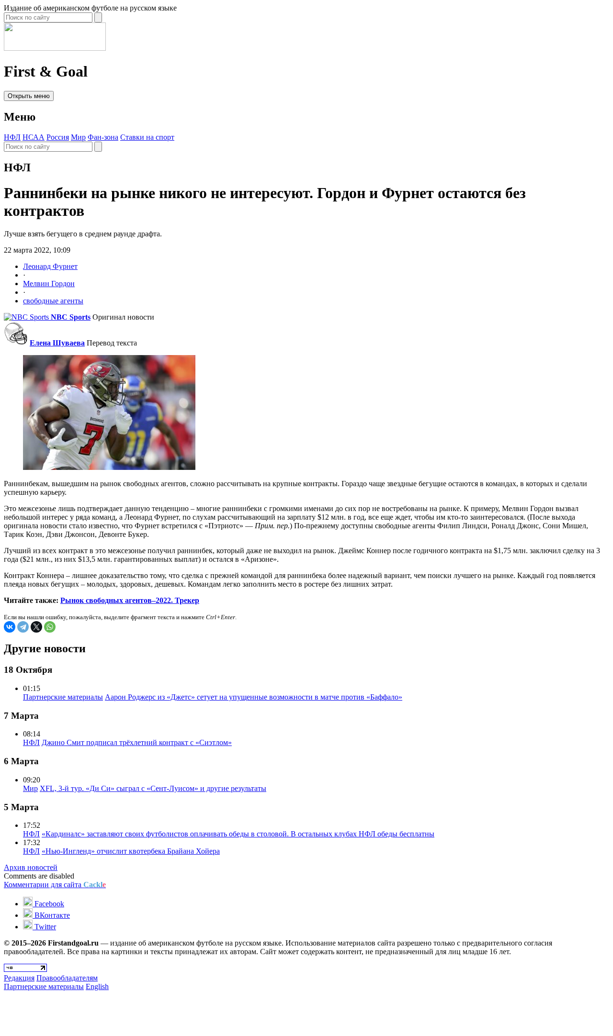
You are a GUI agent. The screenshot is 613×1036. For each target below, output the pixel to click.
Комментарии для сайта (55, 884)
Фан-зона (103, 137)
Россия (57, 137)
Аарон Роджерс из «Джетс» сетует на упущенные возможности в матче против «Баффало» (253, 697)
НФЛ (12, 137)
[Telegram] (23, 627)
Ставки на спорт (147, 137)
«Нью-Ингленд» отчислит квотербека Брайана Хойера (131, 851)
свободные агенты (53, 301)
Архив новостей (30, 867)
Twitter (44, 927)
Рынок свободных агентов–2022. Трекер (129, 600)
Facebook (48, 904)
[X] (36, 627)
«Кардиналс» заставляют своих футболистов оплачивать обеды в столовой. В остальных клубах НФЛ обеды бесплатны (238, 834)
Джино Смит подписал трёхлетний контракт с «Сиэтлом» (137, 742)
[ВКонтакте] (9, 627)
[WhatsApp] (50, 627)
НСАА (34, 137)
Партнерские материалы (63, 697)
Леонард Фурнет (50, 266)
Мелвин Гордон (49, 283)
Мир (78, 137)
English (97, 986)
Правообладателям (67, 978)
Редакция (19, 978)
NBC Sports (71, 317)
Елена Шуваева (57, 343)
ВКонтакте (51, 915)
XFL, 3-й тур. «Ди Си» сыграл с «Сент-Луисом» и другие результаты (153, 788)
